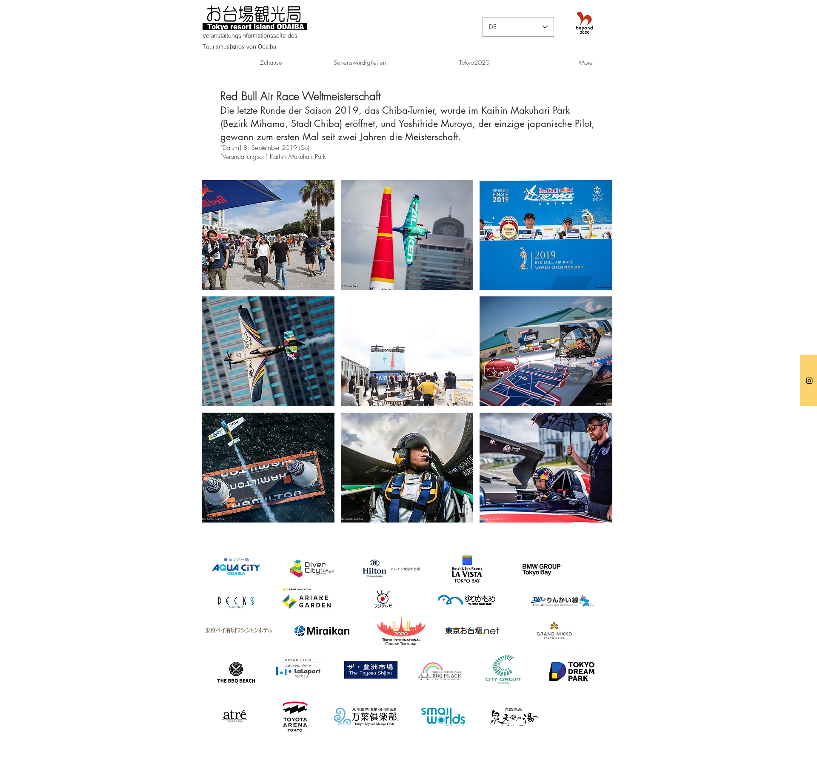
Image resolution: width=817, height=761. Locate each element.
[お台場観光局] (809, 380)
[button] (268, 235)
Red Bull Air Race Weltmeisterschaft (300, 96)
